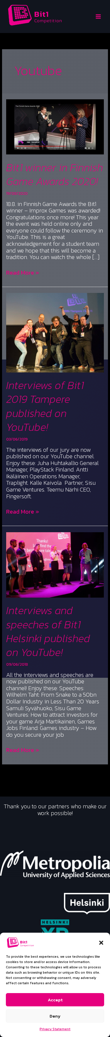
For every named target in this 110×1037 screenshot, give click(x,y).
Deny (55, 1016)
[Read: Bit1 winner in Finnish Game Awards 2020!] (55, 126)
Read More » (22, 272)
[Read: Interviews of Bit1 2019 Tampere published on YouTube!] (55, 332)
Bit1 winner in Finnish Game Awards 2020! (54, 174)
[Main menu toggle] (98, 17)
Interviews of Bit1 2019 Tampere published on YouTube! (45, 406)
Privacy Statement (55, 1029)
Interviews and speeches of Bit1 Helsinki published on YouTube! (48, 631)
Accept (55, 999)
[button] (101, 943)
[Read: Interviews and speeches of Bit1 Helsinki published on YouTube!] (55, 564)
